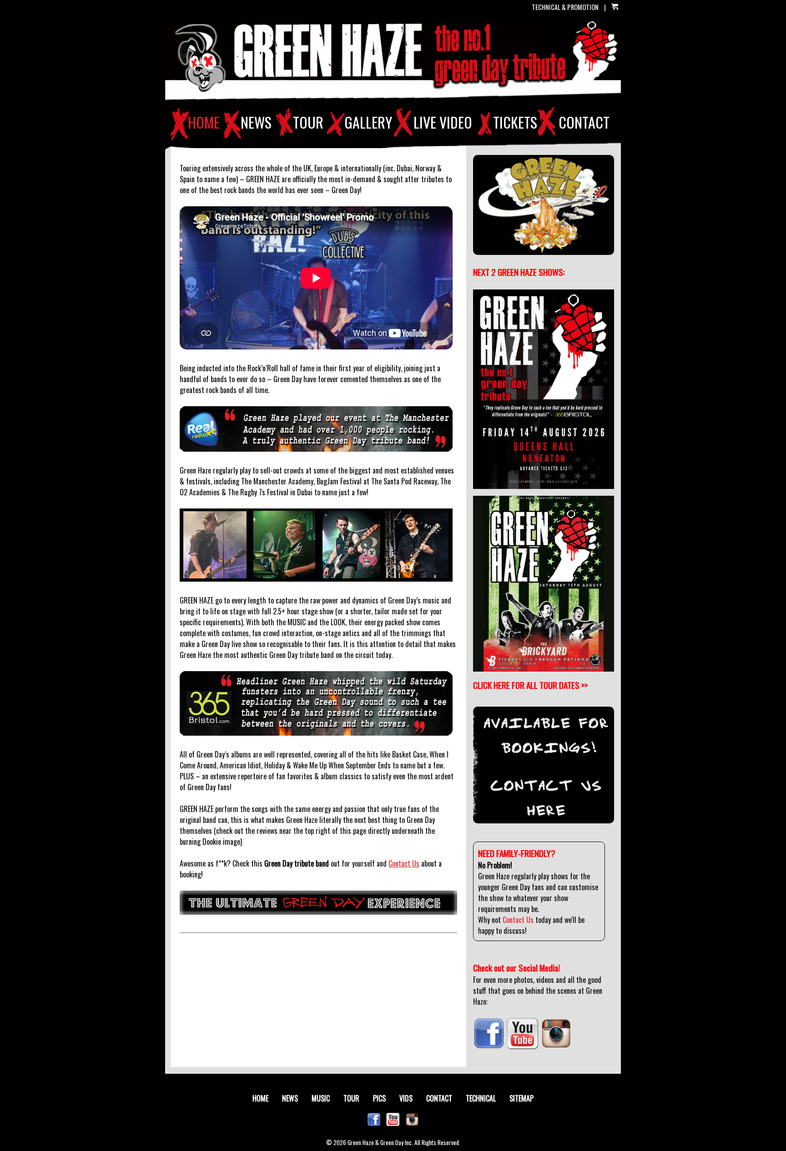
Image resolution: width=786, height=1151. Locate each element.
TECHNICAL (481, 1098)
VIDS (406, 1098)
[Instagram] (556, 1046)
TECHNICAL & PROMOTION (565, 7)
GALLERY (368, 122)
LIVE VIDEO (442, 122)
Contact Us (403, 863)
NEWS (256, 122)
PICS (379, 1098)
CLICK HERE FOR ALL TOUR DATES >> (530, 685)
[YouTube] (523, 1046)
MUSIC (321, 1098)
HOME (204, 122)
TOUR (308, 122)
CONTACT (584, 122)
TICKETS (515, 122)
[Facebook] (489, 1046)
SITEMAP (521, 1098)
